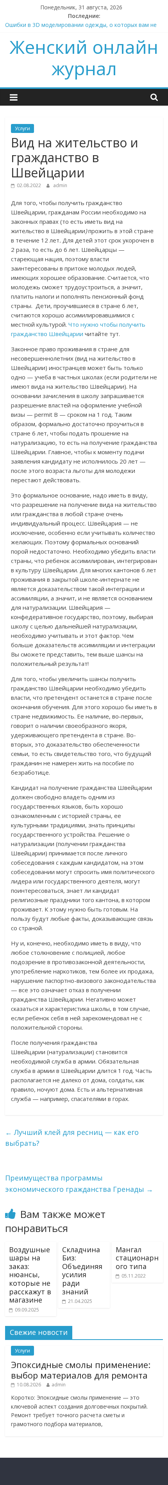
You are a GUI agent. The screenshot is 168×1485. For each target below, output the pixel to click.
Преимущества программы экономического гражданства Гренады (79, 1183)
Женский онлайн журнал (84, 57)
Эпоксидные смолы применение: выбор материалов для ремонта (80, 1370)
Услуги (22, 128)
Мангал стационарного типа (137, 1258)
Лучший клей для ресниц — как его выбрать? (72, 1137)
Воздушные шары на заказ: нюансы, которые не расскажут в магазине (30, 1275)
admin (60, 185)
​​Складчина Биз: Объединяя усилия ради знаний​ (82, 1270)
